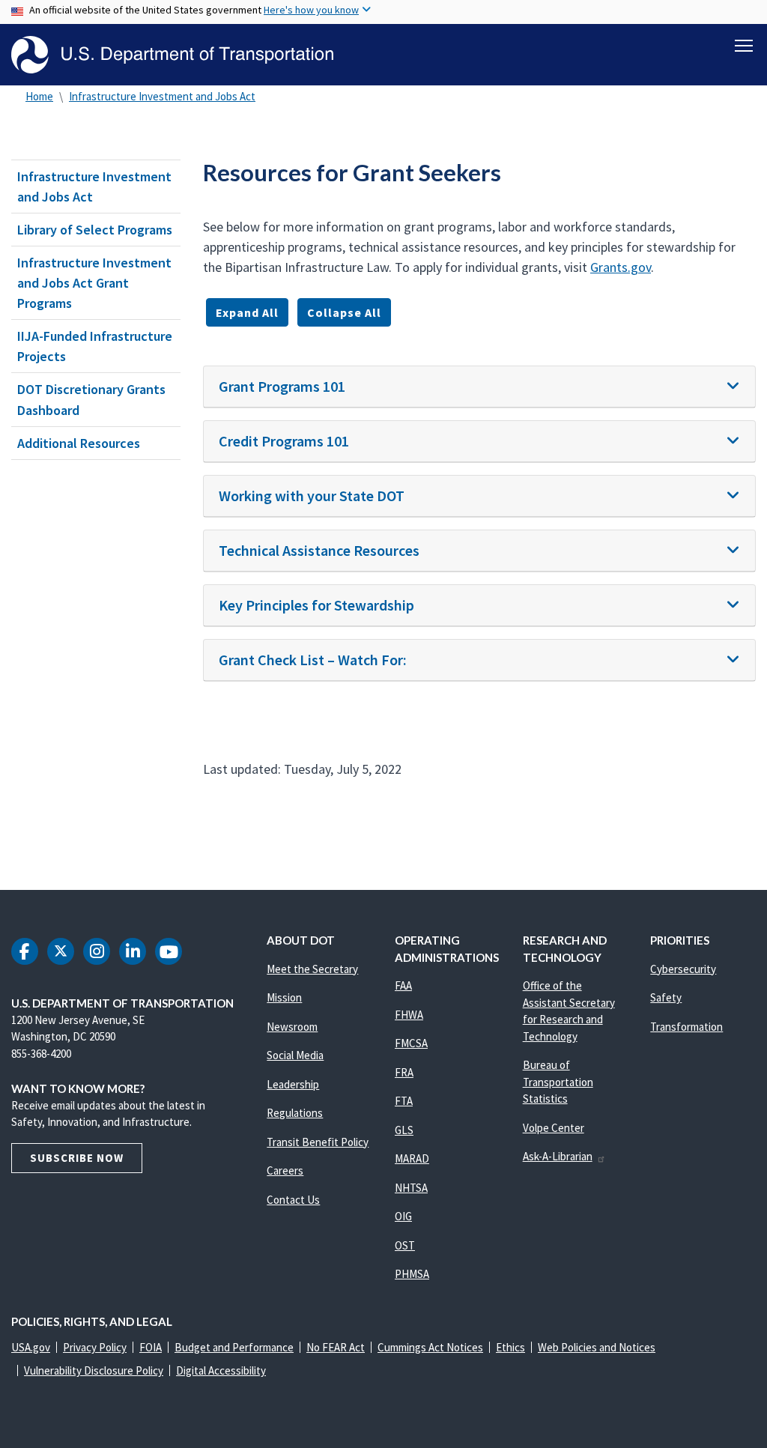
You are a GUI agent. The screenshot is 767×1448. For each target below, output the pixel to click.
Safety (666, 997)
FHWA (409, 1015)
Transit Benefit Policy (318, 1142)
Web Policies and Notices (596, 1347)
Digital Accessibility (221, 1370)
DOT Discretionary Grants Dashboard (91, 399)
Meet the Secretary (312, 969)
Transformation (686, 1027)
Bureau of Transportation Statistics (558, 1082)
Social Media (295, 1055)
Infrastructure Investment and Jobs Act (162, 96)
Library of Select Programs (94, 229)
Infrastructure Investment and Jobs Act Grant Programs (94, 283)
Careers (285, 1170)
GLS (404, 1130)
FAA (403, 985)
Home (39, 96)
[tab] (479, 387)
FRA (404, 1072)
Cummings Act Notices (430, 1347)
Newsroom (292, 1027)
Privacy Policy (95, 1347)
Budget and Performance (234, 1347)
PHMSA (412, 1274)
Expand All (247, 312)
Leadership (293, 1084)
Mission (284, 997)
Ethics (510, 1347)
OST (405, 1245)
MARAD (412, 1158)
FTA (404, 1101)
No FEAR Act (335, 1347)
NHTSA (411, 1188)
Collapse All (344, 312)
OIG (403, 1216)
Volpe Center (553, 1128)
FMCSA (411, 1043)
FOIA (150, 1347)
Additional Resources (78, 443)
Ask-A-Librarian (557, 1156)
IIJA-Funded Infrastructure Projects (94, 346)
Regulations (295, 1113)
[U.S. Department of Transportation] (172, 54)
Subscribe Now (77, 1158)
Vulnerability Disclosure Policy (93, 1370)
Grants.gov (620, 267)
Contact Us (293, 1200)
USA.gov (30, 1347)
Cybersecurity (683, 969)
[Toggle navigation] (744, 45)
